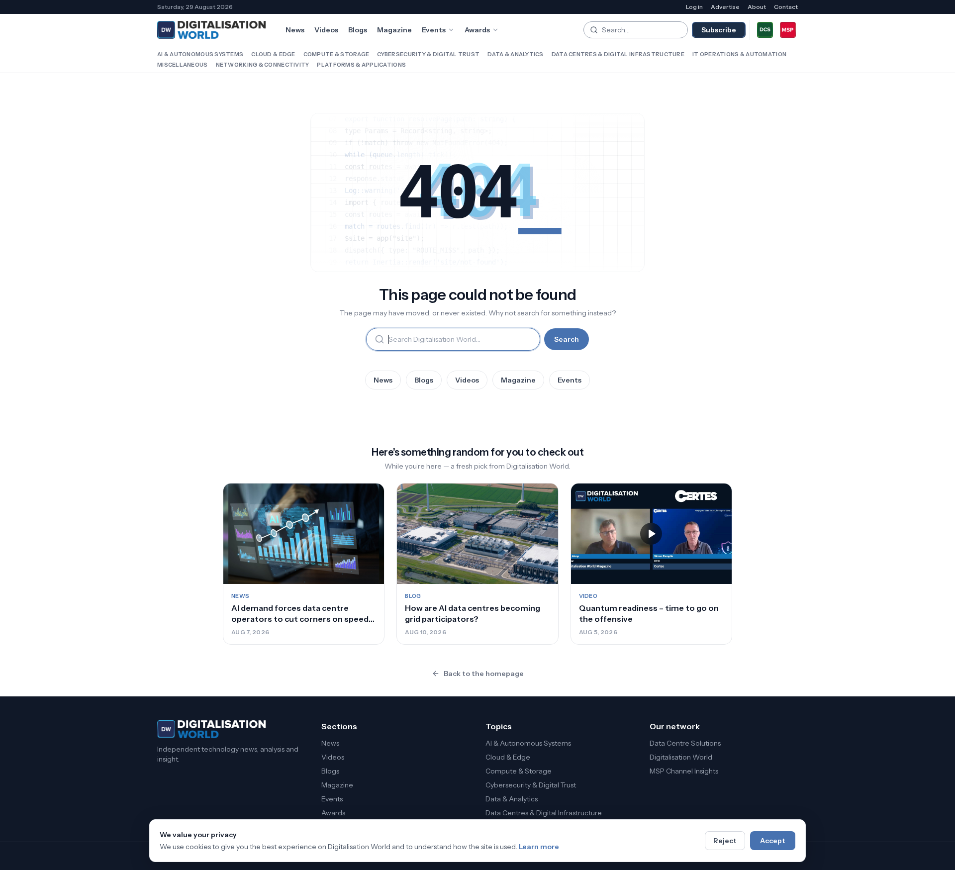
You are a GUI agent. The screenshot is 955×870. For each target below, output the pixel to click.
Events (434, 29)
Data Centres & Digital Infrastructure (618, 54)
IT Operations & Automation (739, 54)
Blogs (357, 29)
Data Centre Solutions (685, 743)
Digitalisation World (681, 757)
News (295, 29)
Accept (772, 840)
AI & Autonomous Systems (200, 54)
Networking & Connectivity (262, 64)
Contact (786, 6)
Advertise (725, 6)
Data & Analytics (515, 54)
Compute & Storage (336, 54)
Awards (477, 29)
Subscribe (718, 29)
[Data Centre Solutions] (765, 30)
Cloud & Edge (273, 54)
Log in (694, 6)
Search (566, 339)
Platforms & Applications (361, 64)
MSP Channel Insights (684, 771)
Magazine (394, 29)
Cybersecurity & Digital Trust (428, 54)
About (757, 6)
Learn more (539, 846)
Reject (725, 840)
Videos (326, 29)
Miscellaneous (182, 64)
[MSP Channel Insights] (788, 30)
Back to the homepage (484, 673)
